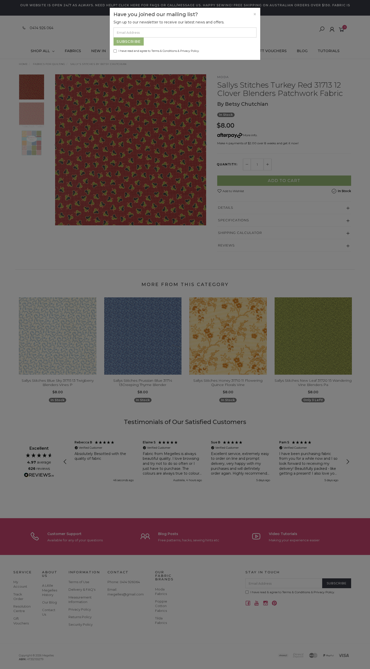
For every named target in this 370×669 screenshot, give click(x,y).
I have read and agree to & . (159, 51)
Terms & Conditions (164, 51)
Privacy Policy (189, 51)
